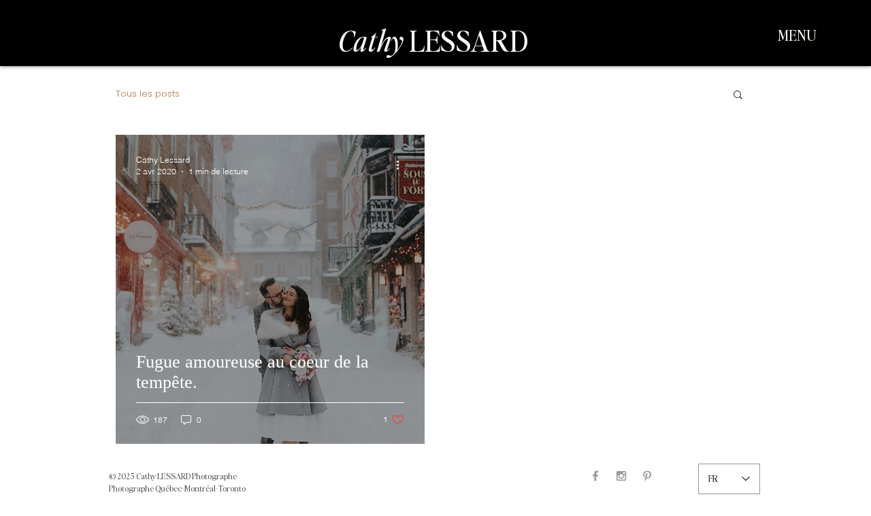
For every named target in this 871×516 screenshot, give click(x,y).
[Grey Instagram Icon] (621, 476)
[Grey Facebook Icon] (595, 476)
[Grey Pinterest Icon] (647, 476)
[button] (797, 35)
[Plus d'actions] (402, 165)
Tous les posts (148, 94)
